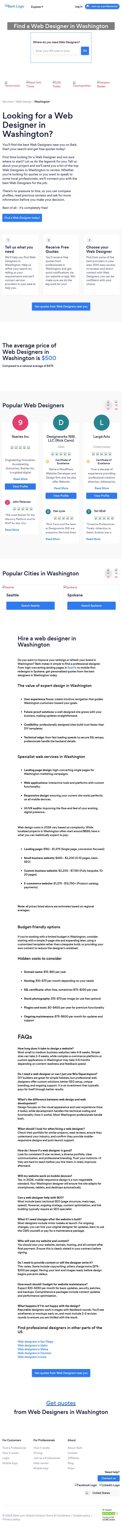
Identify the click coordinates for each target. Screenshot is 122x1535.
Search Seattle (30, 606)
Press (71, 1468)
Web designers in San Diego (35, 1342)
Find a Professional (14, 1448)
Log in (78, 6)
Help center (41, 1463)
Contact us (109, 1478)
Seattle (72, 668)
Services (7, 102)
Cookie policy (81, 1515)
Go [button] (85, 51)
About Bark (75, 1448)
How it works (10, 1453)
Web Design (24, 102)
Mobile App (9, 1463)
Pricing (38, 1453)
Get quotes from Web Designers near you (61, 306)
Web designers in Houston (34, 1353)
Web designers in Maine (33, 1349)
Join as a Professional (47, 1458)
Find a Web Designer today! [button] (22, 218)
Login (5, 1458)
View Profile (20, 486)
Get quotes (61, 1403)
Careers (73, 1453)
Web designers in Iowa (32, 1357)
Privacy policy (11, 1519)
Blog (71, 1463)
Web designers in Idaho (32, 1345)
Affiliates (73, 1458)
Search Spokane (91, 606)
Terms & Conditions (58, 1515)
